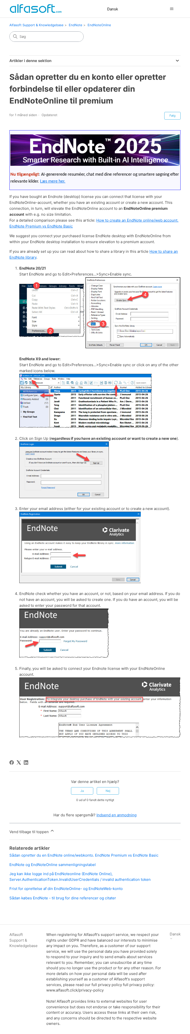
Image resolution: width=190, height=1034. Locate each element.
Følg (172, 115)
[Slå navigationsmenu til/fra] (172, 9)
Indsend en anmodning (116, 815)
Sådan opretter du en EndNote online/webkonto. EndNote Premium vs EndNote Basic (83, 855)
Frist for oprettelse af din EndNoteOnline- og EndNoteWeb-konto (66, 888)
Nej (108, 791)
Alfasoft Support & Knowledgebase (36, 25)
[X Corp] (19, 762)
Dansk (112, 9)
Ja (82, 791)
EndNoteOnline (99, 25)
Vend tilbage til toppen (29, 831)
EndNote (75, 25)
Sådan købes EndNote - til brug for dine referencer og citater (62, 898)
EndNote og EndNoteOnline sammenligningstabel (52, 864)
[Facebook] (11, 762)
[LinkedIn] (26, 762)
